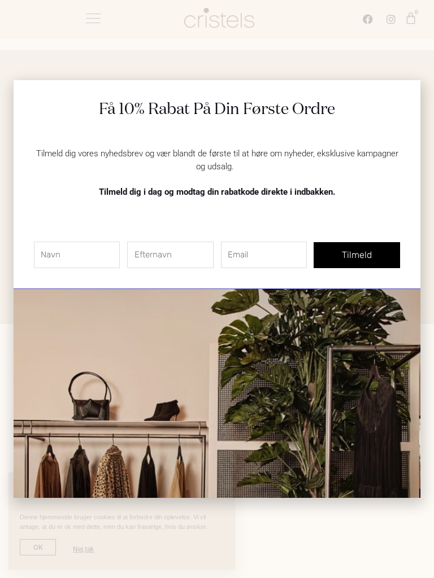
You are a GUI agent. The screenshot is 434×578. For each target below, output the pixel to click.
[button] (405, 95)
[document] (217, 289)
